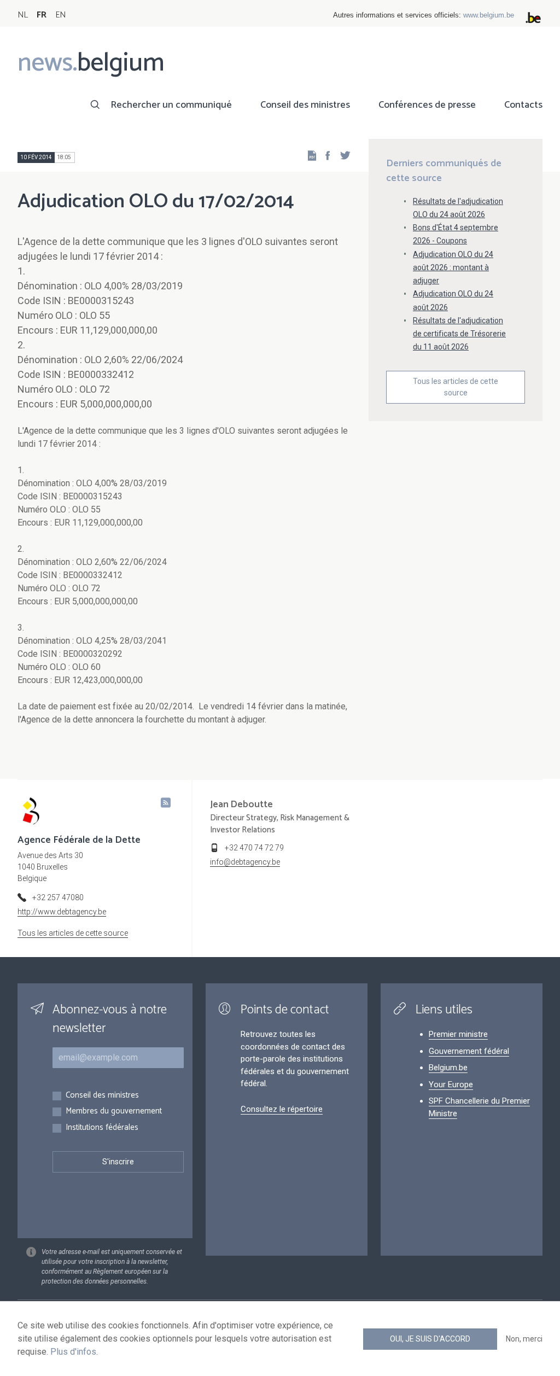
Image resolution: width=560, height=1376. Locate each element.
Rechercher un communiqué (171, 105)
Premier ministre (458, 1034)
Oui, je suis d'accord (430, 1338)
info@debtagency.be (245, 862)
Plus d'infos (73, 1351)
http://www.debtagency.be (62, 911)
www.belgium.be (488, 15)
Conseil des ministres (305, 105)
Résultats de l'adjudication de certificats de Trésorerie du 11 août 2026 (459, 333)
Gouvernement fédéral (469, 1051)
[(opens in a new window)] (324, 155)
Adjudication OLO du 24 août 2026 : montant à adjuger (453, 267)
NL (23, 15)
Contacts (523, 105)
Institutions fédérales (102, 1128)
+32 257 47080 (58, 897)
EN (60, 15)
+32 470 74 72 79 (254, 847)
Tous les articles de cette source (455, 387)
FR (41, 15)
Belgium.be (448, 1067)
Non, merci (524, 1338)
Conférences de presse (427, 105)
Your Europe (451, 1084)
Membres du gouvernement (114, 1111)
